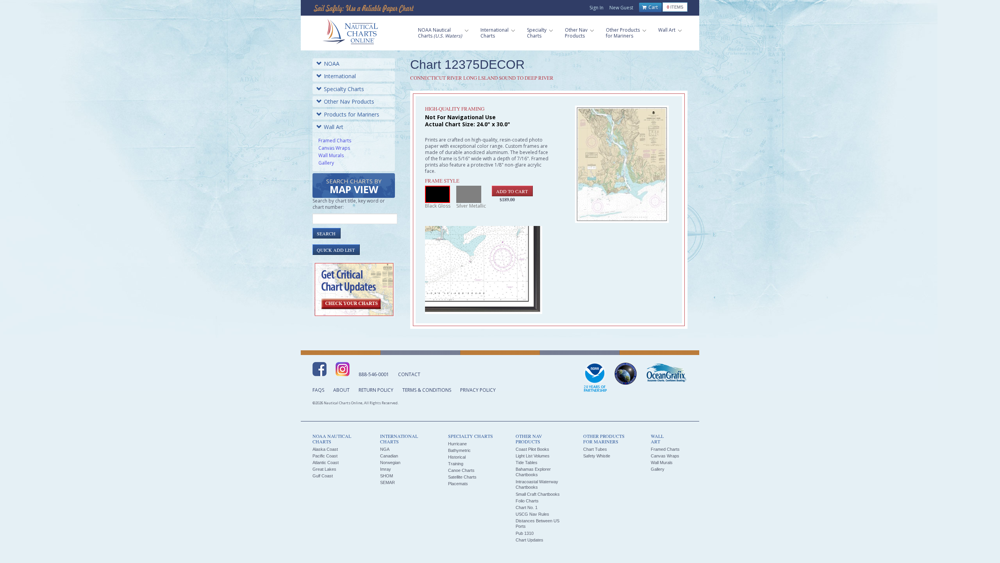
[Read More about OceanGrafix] (666, 373)
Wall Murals (331, 155)
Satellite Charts (462, 477)
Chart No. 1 (527, 507)
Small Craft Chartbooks (538, 494)
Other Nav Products (349, 101)
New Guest (621, 7)
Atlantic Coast (325, 462)
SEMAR (387, 482)
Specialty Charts (344, 89)
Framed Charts (334, 140)
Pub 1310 (525, 533)
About (341, 390)
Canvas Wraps (334, 148)
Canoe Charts (461, 470)
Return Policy (376, 390)
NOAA (331, 63)
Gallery (326, 163)
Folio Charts (527, 500)
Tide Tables (527, 462)
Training (455, 463)
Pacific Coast (325, 456)
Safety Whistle (596, 456)
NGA (384, 449)
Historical (457, 457)
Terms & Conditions (426, 390)
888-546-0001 (374, 374)
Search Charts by (354, 186)
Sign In (596, 7)
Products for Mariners (351, 114)
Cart (652, 7)
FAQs (318, 390)
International (340, 76)
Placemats (458, 483)
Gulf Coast (322, 475)
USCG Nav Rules (532, 514)
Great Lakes (324, 469)
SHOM (386, 475)
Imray (385, 469)
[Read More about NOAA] (595, 377)
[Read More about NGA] (626, 373)
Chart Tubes (595, 449)
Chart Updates (529, 540)
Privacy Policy (478, 390)
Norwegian (390, 462)
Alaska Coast (325, 449)
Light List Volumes (533, 456)
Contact (409, 374)
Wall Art (333, 127)
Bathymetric (459, 450)
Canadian (389, 456)
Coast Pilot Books (532, 449)
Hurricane (457, 443)
